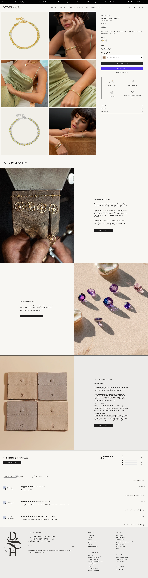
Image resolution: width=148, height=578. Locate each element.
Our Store (90, 539)
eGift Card (91, 564)
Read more (112, 33)
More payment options (122, 72)
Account (119, 554)
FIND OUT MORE (103, 230)
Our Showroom (92, 541)
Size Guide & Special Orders (95, 561)
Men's (87, 7)
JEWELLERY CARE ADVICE (31, 316)
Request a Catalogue (93, 570)
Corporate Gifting (121, 546)
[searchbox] (8, 476)
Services (100, 7)
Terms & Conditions (121, 559)
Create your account (122, 557)
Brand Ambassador (93, 546)
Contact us (91, 535)
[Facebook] (116, 569)
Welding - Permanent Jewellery (124, 541)
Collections (80, 7)
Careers (90, 544)
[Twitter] (119, 569)
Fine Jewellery (71, 7)
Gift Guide (54, 7)
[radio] (102, 40)
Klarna (89, 566)
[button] (122, 105)
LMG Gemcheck (120, 544)
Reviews (90, 542)
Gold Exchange (120, 539)
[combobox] (25, 476)
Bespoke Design (120, 537)
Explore (119, 532)
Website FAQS (120, 561)
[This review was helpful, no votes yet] (140, 495)
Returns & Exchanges (93, 557)
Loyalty (93, 7)
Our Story (90, 537)
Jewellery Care (92, 563)
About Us (91, 532)
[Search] (130, 7)
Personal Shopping (93, 568)
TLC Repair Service (93, 559)
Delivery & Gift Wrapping (94, 555)
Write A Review (12, 462)
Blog (117, 548)
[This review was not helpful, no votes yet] (143, 495)
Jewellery (62, 7)
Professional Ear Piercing (122, 542)
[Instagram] (122, 569)
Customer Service (94, 552)
